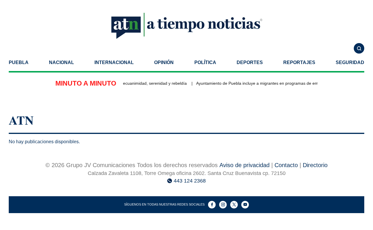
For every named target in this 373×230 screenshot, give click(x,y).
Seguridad (350, 62)
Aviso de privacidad (244, 165)
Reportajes (299, 62)
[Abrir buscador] (359, 48)
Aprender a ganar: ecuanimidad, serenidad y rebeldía (136, 83)
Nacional (61, 62)
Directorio (315, 165)
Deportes (250, 62)
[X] (234, 204)
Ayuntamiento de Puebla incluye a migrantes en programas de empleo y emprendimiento (277, 83)
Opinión (164, 62)
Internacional (114, 62)
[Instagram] (223, 204)
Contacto (286, 165)
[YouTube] (245, 204)
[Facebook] (212, 204)
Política (205, 62)
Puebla (19, 62)
